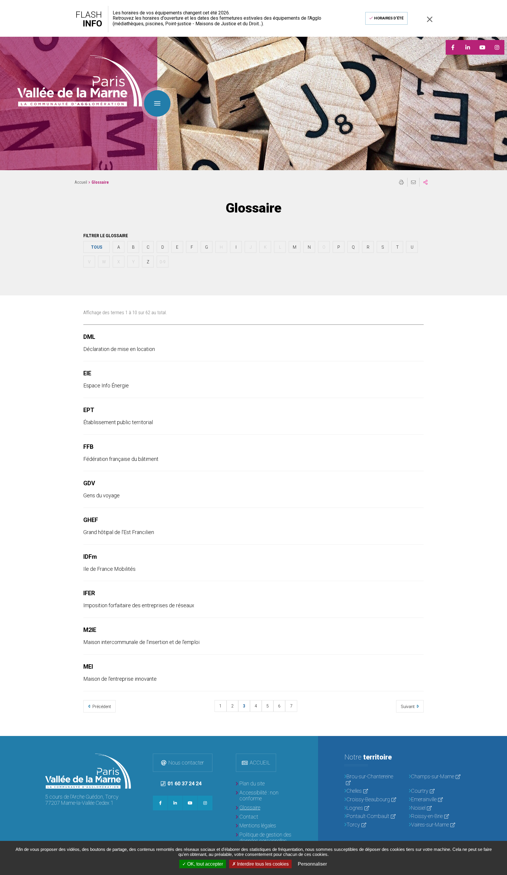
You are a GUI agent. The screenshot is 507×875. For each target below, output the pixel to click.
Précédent (101, 706)
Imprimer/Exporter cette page (401, 182)
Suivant (408, 706)
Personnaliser (312, 863)
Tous (96, 247)
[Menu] (157, 103)
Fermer (429, 19)
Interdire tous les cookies (262, 863)
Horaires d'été (388, 18)
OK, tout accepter (204, 863)
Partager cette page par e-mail (413, 182)
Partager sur (425, 182)
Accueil (81, 182)
